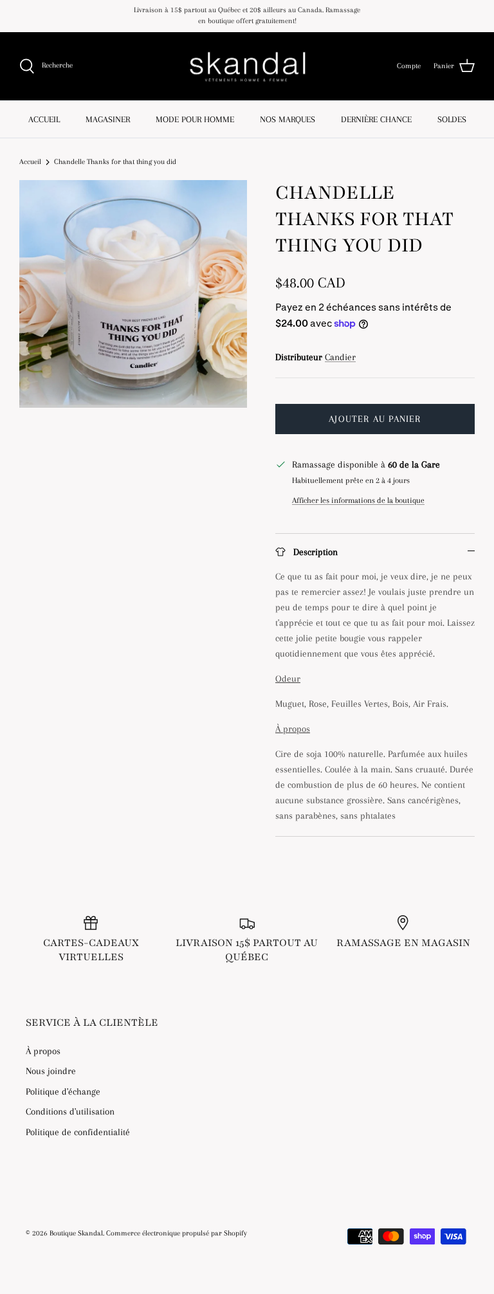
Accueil (30, 162)
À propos (43, 1051)
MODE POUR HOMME (195, 119)
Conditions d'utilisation (70, 1111)
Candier (340, 357)
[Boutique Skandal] (247, 66)
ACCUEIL (44, 119)
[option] (133, 294)
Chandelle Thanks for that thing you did (115, 162)
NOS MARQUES (287, 119)
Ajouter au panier (375, 419)
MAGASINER (108, 119)
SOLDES (451, 119)
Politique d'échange (63, 1091)
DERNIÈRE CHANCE (376, 119)
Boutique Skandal (76, 1233)
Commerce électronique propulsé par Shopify (176, 1233)
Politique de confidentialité (78, 1132)
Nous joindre (51, 1071)
